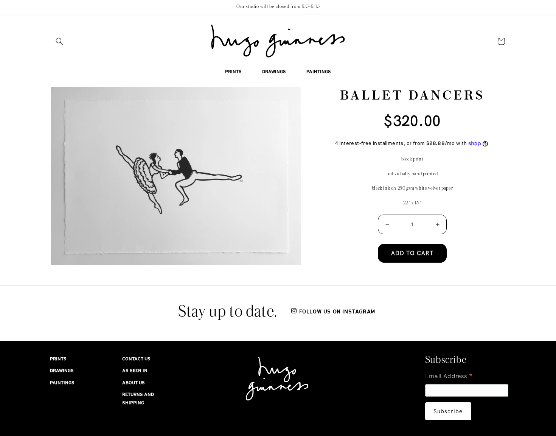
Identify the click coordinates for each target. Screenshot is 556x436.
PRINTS (58, 358)
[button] (59, 41)
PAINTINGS (62, 382)
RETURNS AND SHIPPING (138, 398)
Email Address (449, 377)
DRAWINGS (62, 370)
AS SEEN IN (135, 370)
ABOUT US (133, 382)
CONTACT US (136, 358)
